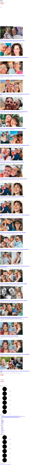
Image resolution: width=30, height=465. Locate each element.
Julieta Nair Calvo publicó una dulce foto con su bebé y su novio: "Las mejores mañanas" (13, 283)
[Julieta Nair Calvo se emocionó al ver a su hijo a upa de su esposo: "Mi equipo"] (15, 154)
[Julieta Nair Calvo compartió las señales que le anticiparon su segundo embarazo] (15, 67)
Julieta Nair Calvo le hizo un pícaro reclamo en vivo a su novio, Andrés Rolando (12, 196)
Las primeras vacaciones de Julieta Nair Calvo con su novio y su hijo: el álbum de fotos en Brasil (14, 145)
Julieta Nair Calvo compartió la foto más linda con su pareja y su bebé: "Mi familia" (13, 232)
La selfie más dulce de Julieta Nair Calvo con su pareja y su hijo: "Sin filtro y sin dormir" (13, 300)
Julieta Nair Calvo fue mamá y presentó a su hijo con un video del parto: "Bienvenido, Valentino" (15, 354)
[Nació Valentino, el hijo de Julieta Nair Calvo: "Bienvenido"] (15, 328)
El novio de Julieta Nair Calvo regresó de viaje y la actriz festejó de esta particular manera (14, 111)
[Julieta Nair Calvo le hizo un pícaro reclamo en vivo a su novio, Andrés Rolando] (15, 188)
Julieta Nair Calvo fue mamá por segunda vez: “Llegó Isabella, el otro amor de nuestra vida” (14, 57)
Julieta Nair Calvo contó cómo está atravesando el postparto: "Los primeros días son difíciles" (14, 249)
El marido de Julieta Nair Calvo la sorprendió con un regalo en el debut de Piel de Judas (13, 178)
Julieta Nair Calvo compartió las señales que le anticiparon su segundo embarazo (12, 75)
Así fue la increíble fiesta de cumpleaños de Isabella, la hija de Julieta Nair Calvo (12, 40)
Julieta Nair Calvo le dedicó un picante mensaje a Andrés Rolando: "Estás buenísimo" (13, 128)
